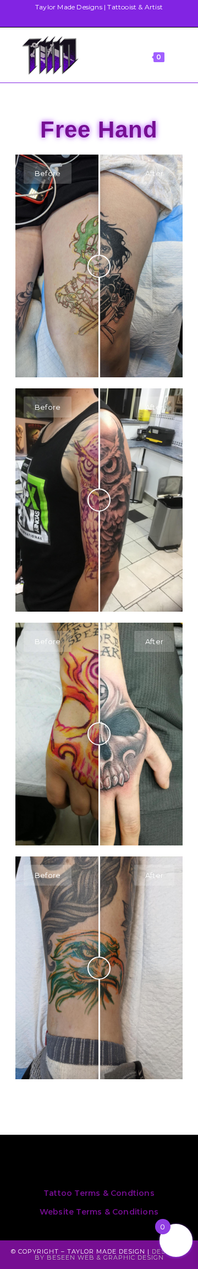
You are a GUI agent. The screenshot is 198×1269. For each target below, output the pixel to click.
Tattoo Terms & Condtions (99, 1193)
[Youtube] (168, 1164)
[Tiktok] (122, 1164)
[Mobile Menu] (178, 55)
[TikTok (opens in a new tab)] (124, 18)
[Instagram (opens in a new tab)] (93, 18)
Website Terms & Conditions (99, 1212)
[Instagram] (29, 1164)
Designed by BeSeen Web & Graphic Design (111, 1254)
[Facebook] (76, 1164)
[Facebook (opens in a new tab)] (76, 18)
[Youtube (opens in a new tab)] (110, 18)
